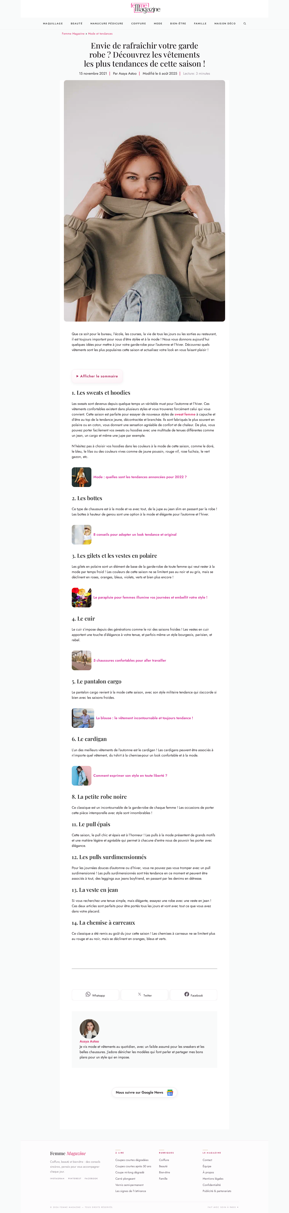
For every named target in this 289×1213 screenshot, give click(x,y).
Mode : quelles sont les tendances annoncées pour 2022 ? (140, 477)
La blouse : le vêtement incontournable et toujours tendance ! (144, 718)
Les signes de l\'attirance (130, 1191)
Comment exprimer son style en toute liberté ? (130, 775)
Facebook (91, 1178)
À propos (208, 1172)
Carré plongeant (125, 1178)
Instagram (57, 1178)
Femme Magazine (73, 33)
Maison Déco (225, 23)
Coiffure (138, 23)
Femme (68, 1153)
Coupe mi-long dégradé (129, 1172)
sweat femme (185, 414)
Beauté (77, 23)
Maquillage (53, 23)
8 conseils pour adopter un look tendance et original (135, 534)
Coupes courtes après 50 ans (133, 1166)
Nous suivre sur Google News (140, 1092)
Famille (200, 23)
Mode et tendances (100, 33)
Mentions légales (213, 1178)
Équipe (207, 1166)
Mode (158, 23)
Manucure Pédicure (106, 23)
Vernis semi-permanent (129, 1185)
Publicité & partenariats (217, 1191)
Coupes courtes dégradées (131, 1160)
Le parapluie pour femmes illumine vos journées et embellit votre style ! (150, 597)
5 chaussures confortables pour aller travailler (129, 660)
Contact (207, 1160)
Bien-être (164, 1172)
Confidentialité (212, 1185)
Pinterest (74, 1178)
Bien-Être (178, 23)
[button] (245, 23)
